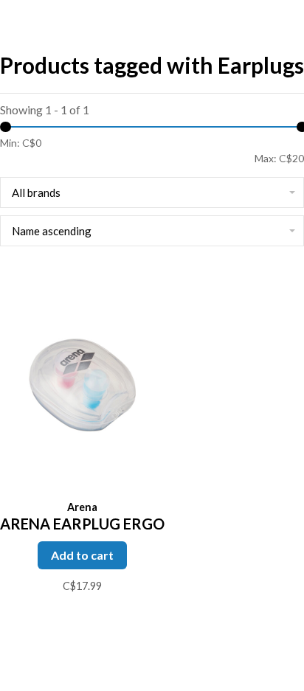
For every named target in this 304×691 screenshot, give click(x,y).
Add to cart (82, 555)
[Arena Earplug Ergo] (82, 380)
